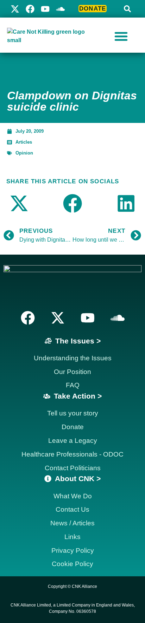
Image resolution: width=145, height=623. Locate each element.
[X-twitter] (15, 9)
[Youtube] (45, 9)
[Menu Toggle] (121, 36)
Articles (23, 142)
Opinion (24, 153)
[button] (127, 9)
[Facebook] (30, 9)
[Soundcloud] (118, 318)
